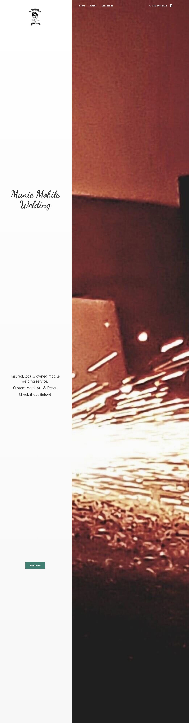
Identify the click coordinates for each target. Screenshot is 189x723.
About (93, 5)
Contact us (107, 5)
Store (82, 5)
